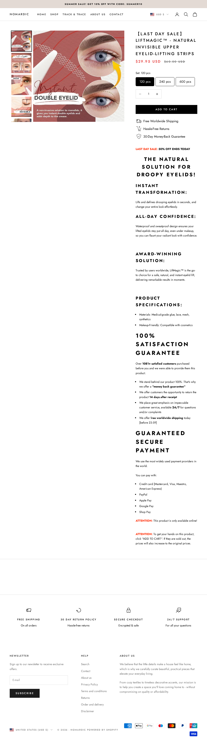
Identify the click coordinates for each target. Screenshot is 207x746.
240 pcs (165, 80)
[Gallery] (67, 76)
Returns (85, 698)
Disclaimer (87, 711)
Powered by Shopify (102, 729)
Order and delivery (92, 704)
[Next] (118, 76)
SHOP (54, 14)
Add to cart (166, 109)
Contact (117, 14)
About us (98, 14)
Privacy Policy (89, 684)
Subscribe (25, 693)
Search (85, 664)
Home (41, 14)
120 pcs (144, 80)
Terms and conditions (94, 691)
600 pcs (185, 80)
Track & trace (74, 14)
